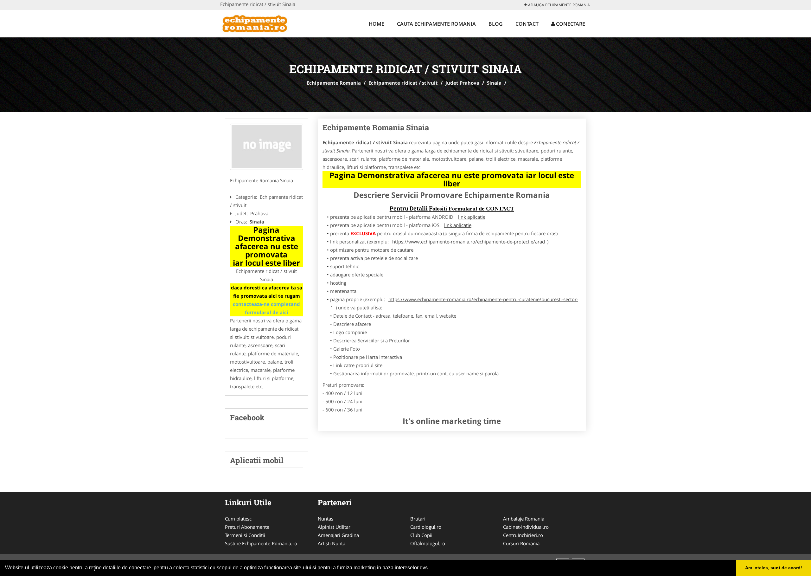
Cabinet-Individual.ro (526, 527)
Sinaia (494, 83)
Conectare (570, 23)
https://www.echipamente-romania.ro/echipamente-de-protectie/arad (468, 241)
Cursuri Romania (521, 543)
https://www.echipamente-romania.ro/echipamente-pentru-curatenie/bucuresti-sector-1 (454, 303)
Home (376, 23)
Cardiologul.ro (425, 527)
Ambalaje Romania (523, 518)
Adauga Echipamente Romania (558, 5)
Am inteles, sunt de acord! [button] (773, 567)
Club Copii (421, 535)
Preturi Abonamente (247, 527)
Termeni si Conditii (245, 535)
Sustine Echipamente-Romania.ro (261, 543)
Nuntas (325, 518)
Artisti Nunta (331, 543)
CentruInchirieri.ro (523, 535)
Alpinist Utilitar (334, 527)
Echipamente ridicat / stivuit (403, 83)
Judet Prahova (462, 83)
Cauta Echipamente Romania (436, 23)
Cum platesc (238, 518)
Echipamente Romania (334, 83)
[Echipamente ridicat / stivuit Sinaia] (266, 147)
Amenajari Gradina (338, 535)
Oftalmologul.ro (427, 543)
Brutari (417, 518)
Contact (527, 23)
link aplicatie (471, 217)
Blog (496, 23)
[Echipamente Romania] (261, 23)
